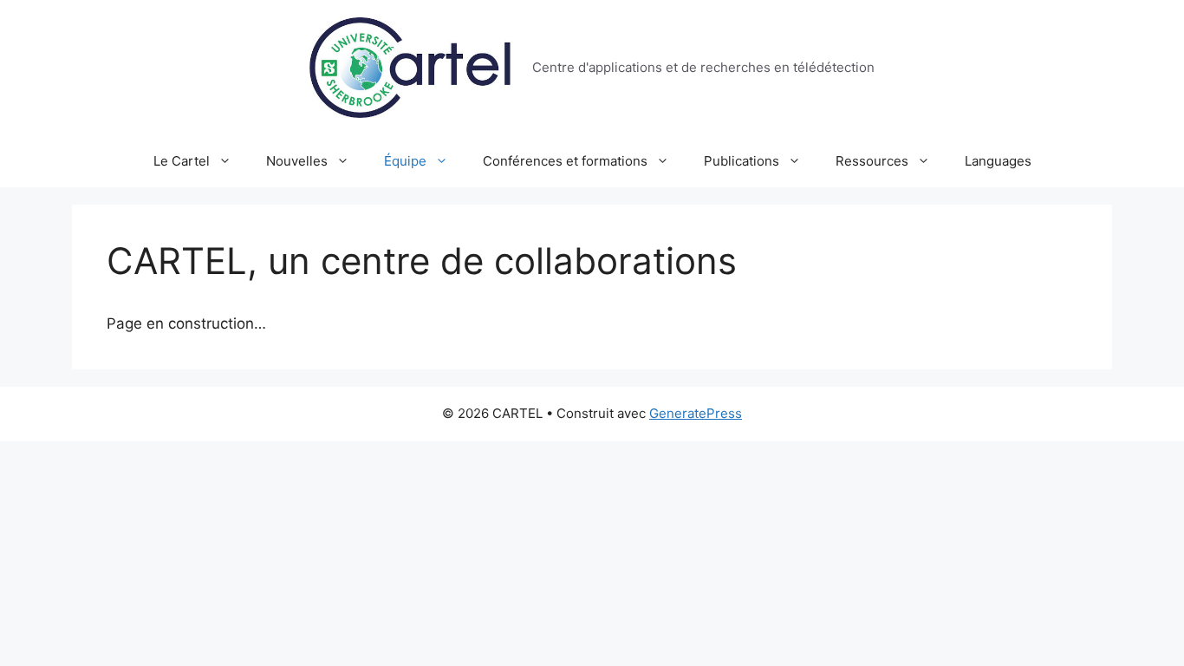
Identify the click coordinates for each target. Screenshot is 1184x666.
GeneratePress (695, 413)
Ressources (872, 161)
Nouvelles (297, 161)
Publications (741, 161)
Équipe (405, 161)
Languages (998, 161)
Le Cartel (181, 161)
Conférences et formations (565, 161)
